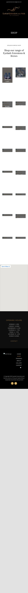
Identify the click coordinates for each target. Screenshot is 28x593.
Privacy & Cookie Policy (18, 378)
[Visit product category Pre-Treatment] (7, 127)
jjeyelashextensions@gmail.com (14, 1)
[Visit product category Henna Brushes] (7, 194)
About (19, 360)
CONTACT (14, 341)
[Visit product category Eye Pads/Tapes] (7, 172)
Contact (19, 365)
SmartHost (13, 379)
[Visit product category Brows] (21, 238)
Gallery (19, 363)
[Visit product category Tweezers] (21, 194)
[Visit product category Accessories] (7, 215)
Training (19, 358)
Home (19, 354)
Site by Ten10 (20, 379)
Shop (19, 356)
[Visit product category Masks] (7, 238)
